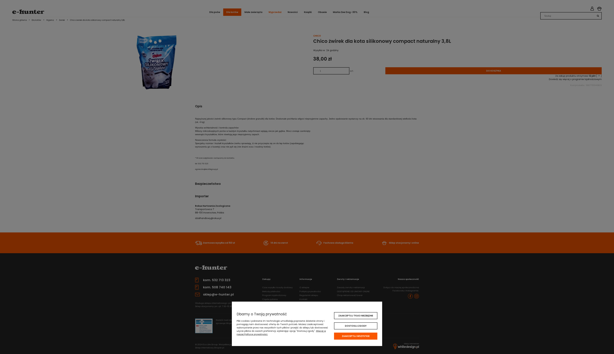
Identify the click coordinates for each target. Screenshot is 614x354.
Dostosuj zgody (355, 325)
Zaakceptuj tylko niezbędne (355, 315)
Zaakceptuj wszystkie (356, 336)
